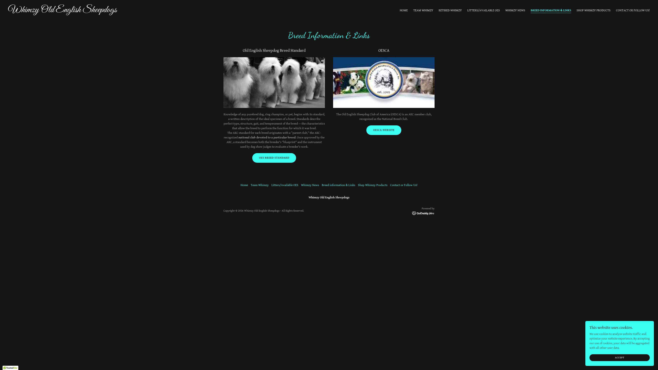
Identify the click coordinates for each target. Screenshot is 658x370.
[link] (167, 11)
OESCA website (383, 130)
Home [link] (404, 10)
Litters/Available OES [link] (483, 10)
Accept (619, 357)
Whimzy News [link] (515, 10)
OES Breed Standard (274, 157)
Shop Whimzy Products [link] (594, 10)
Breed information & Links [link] (551, 10)
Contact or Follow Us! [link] (633, 10)
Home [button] (244, 185)
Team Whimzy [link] (423, 10)
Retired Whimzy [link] (450, 10)
